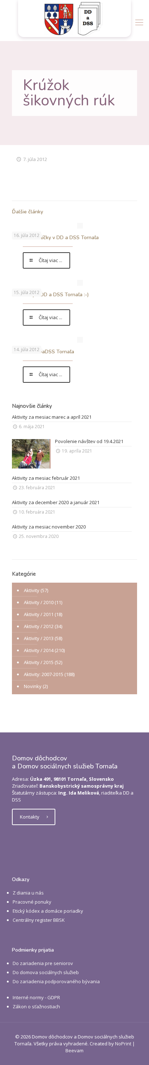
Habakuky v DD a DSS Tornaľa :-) (50, 294)
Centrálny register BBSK (39, 920)
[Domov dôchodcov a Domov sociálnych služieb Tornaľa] (74, 18)
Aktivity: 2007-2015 (43, 674)
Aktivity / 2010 (39, 602)
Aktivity (31, 590)
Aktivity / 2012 (39, 626)
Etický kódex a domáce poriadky (48, 911)
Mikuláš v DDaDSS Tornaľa (43, 351)
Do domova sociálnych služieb (46, 972)
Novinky (33, 686)
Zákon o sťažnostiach (36, 1006)
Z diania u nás (28, 892)
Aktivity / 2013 (39, 638)
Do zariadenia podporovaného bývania (56, 981)
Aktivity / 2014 (39, 650)
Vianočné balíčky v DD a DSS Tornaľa (55, 237)
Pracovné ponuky (32, 902)
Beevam (74, 1050)
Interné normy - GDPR (36, 997)
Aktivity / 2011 (39, 614)
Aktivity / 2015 (39, 662)
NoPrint (123, 1043)
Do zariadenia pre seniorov (43, 963)
